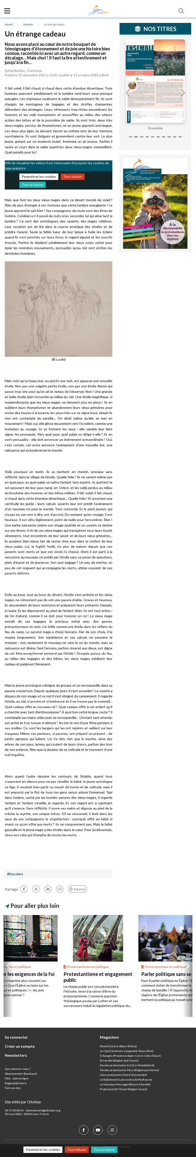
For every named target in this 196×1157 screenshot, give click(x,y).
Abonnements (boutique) (21, 1073)
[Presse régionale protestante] (98, 11)
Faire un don (13, 1088)
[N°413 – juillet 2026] (155, 81)
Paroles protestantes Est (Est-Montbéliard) (127, 1065)
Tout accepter (32, 185)
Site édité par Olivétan (23, 1101)
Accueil (9, 24)
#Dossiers (15, 874)
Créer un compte (20, 1046)
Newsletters (16, 1055)
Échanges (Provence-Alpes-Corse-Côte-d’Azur (130, 1055)
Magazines (109, 1037)
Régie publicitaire (16, 1083)
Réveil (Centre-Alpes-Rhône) (118, 1046)
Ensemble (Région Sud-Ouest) (119, 1060)
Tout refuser (72, 176)
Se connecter (16, 1037)
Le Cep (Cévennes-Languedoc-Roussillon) (126, 1051)
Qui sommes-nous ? (18, 1069)
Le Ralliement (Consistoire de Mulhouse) (126, 1079)
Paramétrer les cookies (39, 176)
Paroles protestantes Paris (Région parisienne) (129, 1070)
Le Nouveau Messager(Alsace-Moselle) (125, 1084)
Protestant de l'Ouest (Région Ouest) (123, 1089)
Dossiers (28, 24)
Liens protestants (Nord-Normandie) (123, 1075)
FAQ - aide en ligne (16, 1078)
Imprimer (80, 889)
